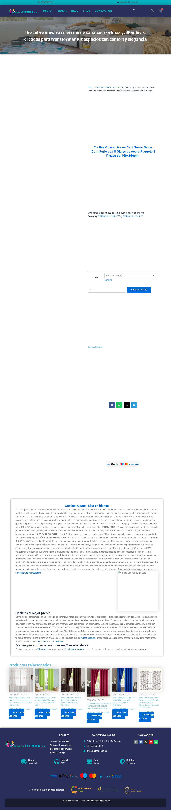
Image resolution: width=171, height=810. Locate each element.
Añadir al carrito (139, 289)
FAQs (86, 10)
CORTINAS (98, 87)
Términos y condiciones (60, 741)
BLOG (75, 10)
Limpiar (108, 280)
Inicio (90, 87)
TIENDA (61, 10)
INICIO (47, 10)
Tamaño (94, 277)
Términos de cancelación (61, 745)
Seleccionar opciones (16, 714)
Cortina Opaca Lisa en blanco (87, 506)
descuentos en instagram (29, 573)
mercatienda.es (87, 638)
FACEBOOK (43, 641)
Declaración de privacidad (61, 749)
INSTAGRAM (57, 641)
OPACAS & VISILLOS (114, 87)
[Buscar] (131, 10)
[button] (112, 405)
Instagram (79, 649)
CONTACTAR (103, 10)
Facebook (69, 649)
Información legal (57, 753)
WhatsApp (42, 649)
